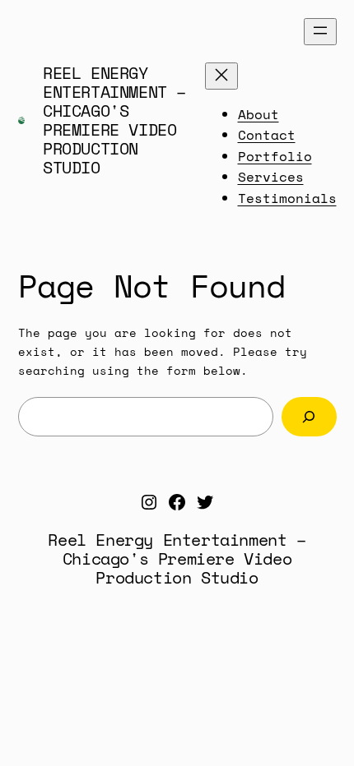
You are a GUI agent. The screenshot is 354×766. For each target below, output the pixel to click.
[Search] (309, 416)
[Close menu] (221, 76)
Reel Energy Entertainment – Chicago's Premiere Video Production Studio (114, 120)
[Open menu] (320, 31)
